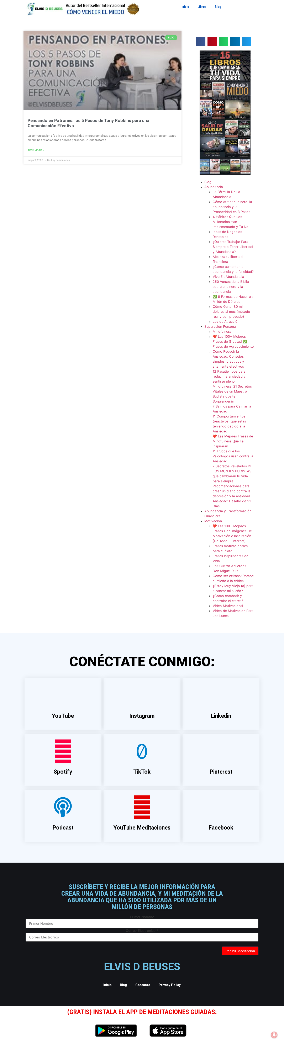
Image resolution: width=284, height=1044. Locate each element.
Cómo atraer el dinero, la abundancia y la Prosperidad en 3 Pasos (232, 207)
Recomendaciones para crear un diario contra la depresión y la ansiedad (232, 491)
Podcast (63, 827)
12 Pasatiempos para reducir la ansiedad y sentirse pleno (229, 376)
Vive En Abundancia (228, 277)
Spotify (63, 771)
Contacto (142, 985)
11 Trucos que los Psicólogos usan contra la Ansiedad (233, 456)
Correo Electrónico (142, 930)
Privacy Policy (170, 985)
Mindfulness (222, 331)
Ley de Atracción (226, 321)
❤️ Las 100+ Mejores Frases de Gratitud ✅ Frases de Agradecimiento (233, 341)
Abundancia (213, 187)
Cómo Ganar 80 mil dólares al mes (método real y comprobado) (231, 311)
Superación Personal (220, 326)
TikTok (142, 771)
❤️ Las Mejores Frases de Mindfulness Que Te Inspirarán (233, 441)
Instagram (142, 716)
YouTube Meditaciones (142, 827)
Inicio (185, 7)
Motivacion (213, 521)
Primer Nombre (142, 916)
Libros (202, 7)
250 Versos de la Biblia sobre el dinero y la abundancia (231, 286)
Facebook (221, 827)
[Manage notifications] (274, 1035)
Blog (218, 7)
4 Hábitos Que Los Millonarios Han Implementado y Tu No (230, 222)
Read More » (36, 150)
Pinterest (221, 771)
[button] (200, 41)
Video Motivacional (228, 606)
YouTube (63, 716)
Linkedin (221, 716)
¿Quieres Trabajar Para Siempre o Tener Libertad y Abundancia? (233, 247)
